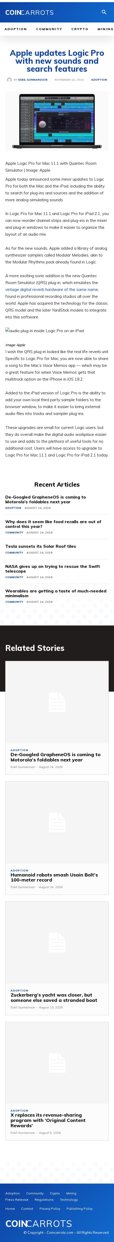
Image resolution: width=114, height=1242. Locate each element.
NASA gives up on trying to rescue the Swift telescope (52, 569)
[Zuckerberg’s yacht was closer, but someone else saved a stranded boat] (57, 943)
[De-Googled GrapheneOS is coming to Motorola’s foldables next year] (57, 702)
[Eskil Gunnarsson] (10, 79)
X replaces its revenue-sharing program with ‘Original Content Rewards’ (48, 1120)
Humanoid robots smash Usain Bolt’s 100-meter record (54, 877)
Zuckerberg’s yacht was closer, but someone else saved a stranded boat (54, 997)
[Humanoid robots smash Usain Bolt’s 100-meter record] (57, 823)
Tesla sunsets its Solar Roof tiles (40, 546)
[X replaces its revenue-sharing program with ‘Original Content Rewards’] (57, 1063)
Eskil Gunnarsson (32, 80)
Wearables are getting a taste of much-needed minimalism (55, 593)
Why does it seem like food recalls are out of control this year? (53, 524)
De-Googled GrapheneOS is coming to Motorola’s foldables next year (45, 499)
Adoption (99, 80)
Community (14, 532)
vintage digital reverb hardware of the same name (51, 289)
